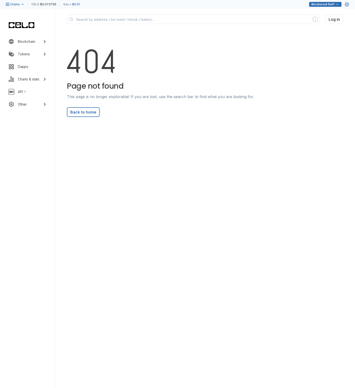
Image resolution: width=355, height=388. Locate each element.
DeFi (322, 4)
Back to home (83, 112)
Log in (334, 19)
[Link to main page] (21, 25)
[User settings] (346, 4)
